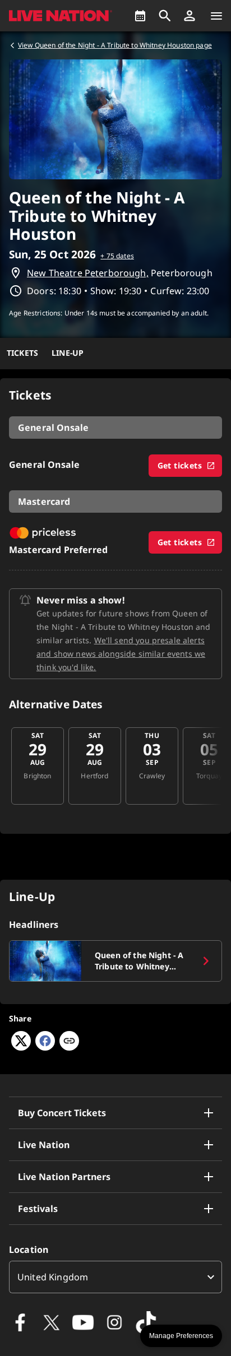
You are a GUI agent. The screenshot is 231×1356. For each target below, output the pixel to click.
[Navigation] (216, 15)
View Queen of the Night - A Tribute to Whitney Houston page (115, 45)
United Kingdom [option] (52, 1277)
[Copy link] (69, 1041)
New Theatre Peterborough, (88, 273)
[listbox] (115, 1277)
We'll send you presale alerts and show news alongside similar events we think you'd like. (120, 653)
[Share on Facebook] (45, 1047)
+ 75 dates (117, 256)
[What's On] (140, 15)
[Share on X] (21, 1047)
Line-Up (68, 352)
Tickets (22, 352)
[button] (189, 15)
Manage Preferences (181, 1336)
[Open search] (165, 15)
